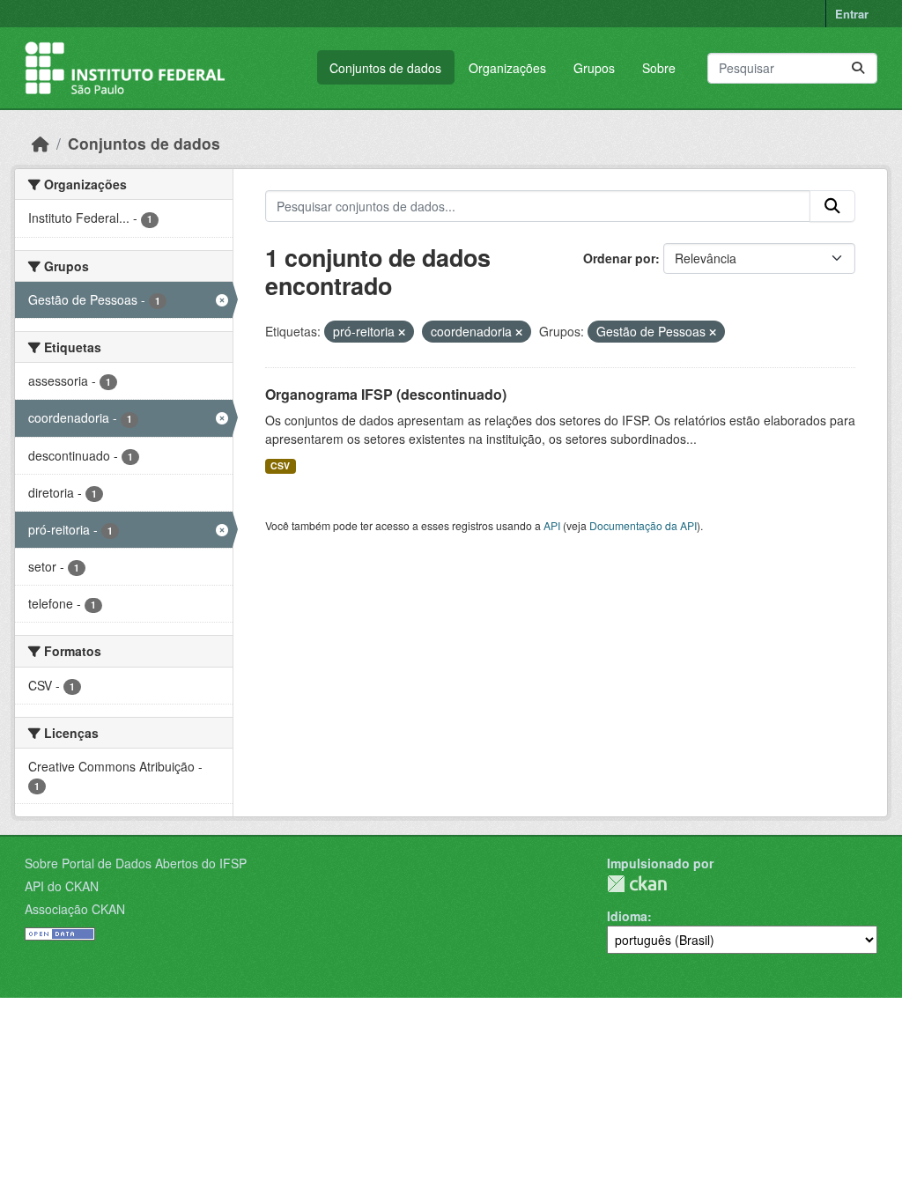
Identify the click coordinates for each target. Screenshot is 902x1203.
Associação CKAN (75, 909)
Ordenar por (619, 258)
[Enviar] (858, 68)
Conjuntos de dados (385, 68)
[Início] (40, 143)
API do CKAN (62, 886)
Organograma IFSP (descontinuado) (385, 394)
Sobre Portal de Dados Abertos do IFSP (136, 863)
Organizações (507, 68)
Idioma (627, 916)
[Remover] (401, 332)
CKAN (637, 884)
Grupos (594, 68)
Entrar (852, 13)
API (551, 525)
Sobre (659, 68)
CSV (280, 465)
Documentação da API (643, 525)
